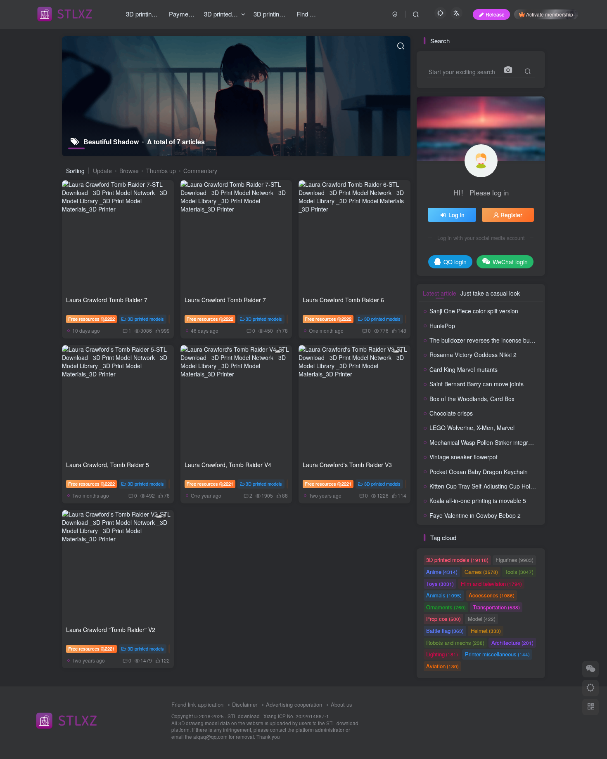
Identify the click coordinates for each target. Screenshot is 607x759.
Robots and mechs (455, 642)
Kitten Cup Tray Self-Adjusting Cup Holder (484, 486)
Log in (456, 215)
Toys (440, 583)
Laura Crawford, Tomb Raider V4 (228, 465)
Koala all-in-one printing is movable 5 (477, 500)
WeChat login (510, 262)
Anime (442, 572)
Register (511, 215)
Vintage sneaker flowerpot (463, 457)
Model (482, 619)
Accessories (492, 595)
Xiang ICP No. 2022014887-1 (296, 716)
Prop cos (443, 619)
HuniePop (442, 326)
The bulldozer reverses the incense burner (485, 340)
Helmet (486, 630)
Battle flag (445, 630)
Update (102, 171)
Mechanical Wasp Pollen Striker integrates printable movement (511, 442)
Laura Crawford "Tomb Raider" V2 (110, 629)
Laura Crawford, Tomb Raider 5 (107, 465)
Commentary (200, 171)
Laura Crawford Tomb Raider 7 (106, 300)
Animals (444, 595)
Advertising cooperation (294, 704)
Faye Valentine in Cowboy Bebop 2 (475, 515)
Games (481, 572)
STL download (244, 716)
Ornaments (446, 607)
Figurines (514, 560)
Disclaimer (244, 704)
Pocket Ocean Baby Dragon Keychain (478, 472)
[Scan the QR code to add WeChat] (590, 669)
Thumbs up (161, 171)
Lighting (442, 654)
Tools (519, 572)
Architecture (512, 642)
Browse (129, 171)
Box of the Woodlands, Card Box (472, 399)
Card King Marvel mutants (463, 369)
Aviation (442, 666)
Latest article (439, 293)
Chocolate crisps (451, 413)
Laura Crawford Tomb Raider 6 (343, 300)
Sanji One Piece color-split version (473, 311)
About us (341, 704)
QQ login (455, 262)
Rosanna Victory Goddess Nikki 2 (473, 354)
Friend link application (197, 704)
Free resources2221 (210, 483)
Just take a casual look (490, 293)
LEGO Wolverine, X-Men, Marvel (472, 427)
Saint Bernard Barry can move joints (476, 384)
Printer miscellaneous (497, 654)
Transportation (496, 607)
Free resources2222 (91, 318)
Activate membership (549, 14)
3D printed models (146, 318)
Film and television (491, 583)
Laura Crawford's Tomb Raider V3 (347, 465)
